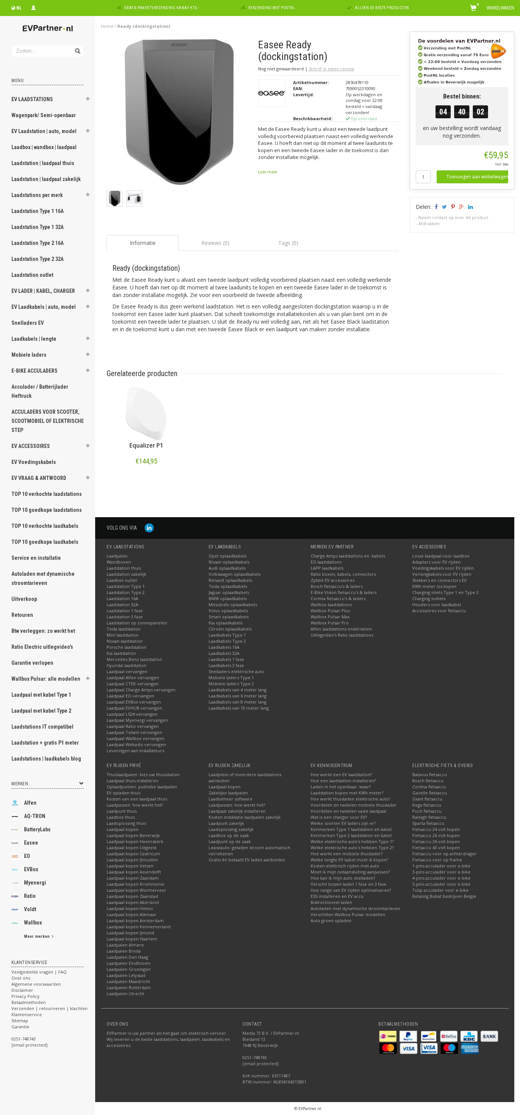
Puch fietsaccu (427, 811)
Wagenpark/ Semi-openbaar (43, 115)
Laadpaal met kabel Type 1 (41, 695)
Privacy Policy (25, 996)
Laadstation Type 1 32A (37, 227)
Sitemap (19, 1020)
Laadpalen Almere (125, 945)
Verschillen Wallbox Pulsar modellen (348, 914)
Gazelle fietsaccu (429, 793)
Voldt (30, 909)
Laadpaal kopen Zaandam (133, 878)
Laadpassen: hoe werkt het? (135, 805)
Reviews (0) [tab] (215, 242)
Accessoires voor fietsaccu (439, 610)
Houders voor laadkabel (436, 604)
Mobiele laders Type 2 (231, 683)
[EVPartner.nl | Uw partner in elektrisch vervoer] (47, 28)
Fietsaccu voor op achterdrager (444, 853)
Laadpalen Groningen (129, 969)
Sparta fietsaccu (428, 823)
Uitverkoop (24, 599)
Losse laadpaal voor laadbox (440, 556)
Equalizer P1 (146, 445)
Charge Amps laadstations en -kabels (348, 556)
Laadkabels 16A (224, 647)
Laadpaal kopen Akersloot (133, 902)
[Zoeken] (77, 46)
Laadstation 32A (122, 604)
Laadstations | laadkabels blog (46, 759)
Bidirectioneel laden (331, 902)
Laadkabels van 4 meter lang (237, 690)
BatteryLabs (37, 829)
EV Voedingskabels (33, 462)
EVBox (31, 869)
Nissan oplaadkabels (229, 562)
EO (27, 856)
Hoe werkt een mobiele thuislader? (347, 853)
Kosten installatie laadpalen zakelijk (245, 817)
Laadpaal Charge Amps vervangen (141, 690)
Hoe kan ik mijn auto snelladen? (343, 878)
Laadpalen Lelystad (126, 975)
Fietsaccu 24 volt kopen (436, 829)
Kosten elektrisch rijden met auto (345, 866)
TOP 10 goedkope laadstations (46, 510)
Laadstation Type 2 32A (37, 259)
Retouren (22, 615)
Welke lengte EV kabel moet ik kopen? (349, 859)
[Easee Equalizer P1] (146, 413)
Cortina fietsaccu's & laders (338, 598)
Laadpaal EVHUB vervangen (134, 708)
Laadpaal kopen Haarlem (132, 939)
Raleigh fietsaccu (429, 817)
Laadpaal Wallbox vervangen (135, 738)
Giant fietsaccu (427, 799)
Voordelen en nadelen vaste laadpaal (348, 811)
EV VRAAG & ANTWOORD (38, 478)
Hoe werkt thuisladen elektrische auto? (350, 799)
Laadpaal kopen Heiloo (130, 908)
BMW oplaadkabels (228, 598)
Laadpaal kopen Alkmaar (131, 914)
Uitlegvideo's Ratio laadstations (342, 635)
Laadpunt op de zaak (230, 841)
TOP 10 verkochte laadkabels (44, 526)
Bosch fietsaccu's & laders (337, 586)
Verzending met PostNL (271, 8)
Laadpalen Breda (124, 951)
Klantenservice (26, 1014)
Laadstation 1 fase (125, 610)
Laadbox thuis (121, 817)
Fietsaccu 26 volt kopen (436, 835)
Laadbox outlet (122, 580)
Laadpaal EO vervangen (130, 696)
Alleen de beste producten (382, 8)
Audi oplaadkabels (227, 568)
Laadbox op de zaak (229, 835)
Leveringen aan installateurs (135, 750)
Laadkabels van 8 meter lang (237, 702)
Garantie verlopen (32, 663)
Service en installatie (36, 558)
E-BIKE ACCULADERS (34, 371)
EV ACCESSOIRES (30, 446)
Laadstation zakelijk (126, 574)
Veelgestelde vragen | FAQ (39, 972)
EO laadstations (326, 562)
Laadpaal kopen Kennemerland (139, 926)
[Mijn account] (33, 7)
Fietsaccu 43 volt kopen (436, 847)
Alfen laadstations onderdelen (341, 629)
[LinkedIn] (149, 527)
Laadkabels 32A (224, 653)
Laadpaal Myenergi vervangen (137, 720)
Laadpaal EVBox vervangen (134, 702)
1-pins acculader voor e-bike (441, 866)
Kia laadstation (121, 653)
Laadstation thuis (124, 568)
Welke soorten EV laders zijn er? (343, 823)
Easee (31, 843)
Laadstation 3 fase (125, 616)
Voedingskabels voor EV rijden (443, 568)
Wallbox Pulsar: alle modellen (45, 679)
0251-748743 (23, 1039)
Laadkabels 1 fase (226, 659)
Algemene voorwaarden (36, 984)
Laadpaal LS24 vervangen (132, 714)
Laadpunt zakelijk (226, 823)
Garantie (20, 1026)
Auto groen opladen (331, 920)
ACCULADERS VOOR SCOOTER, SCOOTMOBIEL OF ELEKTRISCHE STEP (47, 421)
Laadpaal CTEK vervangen (133, 683)
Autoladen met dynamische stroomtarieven (43, 578)
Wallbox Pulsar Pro (330, 623)
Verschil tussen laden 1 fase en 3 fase (348, 884)
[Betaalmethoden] (388, 1035)
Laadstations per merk (37, 195)
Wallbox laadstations (331, 604)
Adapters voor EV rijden (436, 562)
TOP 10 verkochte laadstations (46, 494)
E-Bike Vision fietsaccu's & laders (343, 592)
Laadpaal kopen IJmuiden (132, 859)
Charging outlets (428, 598)
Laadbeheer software (230, 799)
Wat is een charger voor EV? (339, 817)
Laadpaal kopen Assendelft (134, 872)
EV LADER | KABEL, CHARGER (43, 291)
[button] (88, 100)
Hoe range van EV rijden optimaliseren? (351, 890)
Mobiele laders (28, 355)
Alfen (30, 803)
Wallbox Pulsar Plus (330, 610)
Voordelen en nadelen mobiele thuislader (354, 805)
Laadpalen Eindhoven (128, 963)
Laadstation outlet (32, 275)
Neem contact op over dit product (453, 217)
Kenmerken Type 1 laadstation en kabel (351, 829)
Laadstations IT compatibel (42, 727)
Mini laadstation (123, 635)
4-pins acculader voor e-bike (441, 878)
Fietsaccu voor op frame (437, 859)
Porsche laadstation (127, 647)
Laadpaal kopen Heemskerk (135, 841)
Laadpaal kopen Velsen (130, 866)
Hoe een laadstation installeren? (343, 780)
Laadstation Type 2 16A (37, 243)
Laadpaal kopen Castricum (133, 853)
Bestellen (146, 477)
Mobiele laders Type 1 (231, 677)
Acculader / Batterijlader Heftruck (39, 391)
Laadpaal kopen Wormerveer (136, 890)
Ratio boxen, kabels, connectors (343, 574)
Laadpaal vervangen (127, 671)
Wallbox (33, 923)
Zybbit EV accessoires (332, 580)
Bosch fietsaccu (427, 780)
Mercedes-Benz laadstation (134, 659)
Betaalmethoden (28, 1002)
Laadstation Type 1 (126, 586)
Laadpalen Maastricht (128, 981)
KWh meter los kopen (434, 586)
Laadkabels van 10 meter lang (239, 708)
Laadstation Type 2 (126, 592)
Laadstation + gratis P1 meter (45, 743)
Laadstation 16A (122, 598)
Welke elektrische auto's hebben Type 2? (352, 847)
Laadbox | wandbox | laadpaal (44, 147)
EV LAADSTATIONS (32, 99)
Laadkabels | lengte (33, 339)
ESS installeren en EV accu (337, 896)
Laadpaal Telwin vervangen (134, 732)
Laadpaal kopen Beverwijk (133, 835)
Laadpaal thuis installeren (132, 780)
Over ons (20, 978)
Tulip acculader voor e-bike (440, 890)
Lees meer (268, 172)
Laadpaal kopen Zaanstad (132, 896)
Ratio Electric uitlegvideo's (42, 647)
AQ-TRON (34, 816)
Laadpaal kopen (123, 829)
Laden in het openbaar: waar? (341, 786)
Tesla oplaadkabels (228, 586)
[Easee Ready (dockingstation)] (179, 114)
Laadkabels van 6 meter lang (237, 696)
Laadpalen (117, 556)
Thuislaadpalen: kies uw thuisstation (143, 774)
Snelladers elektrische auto (236, 671)
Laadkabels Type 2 (227, 641)
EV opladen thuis (123, 793)
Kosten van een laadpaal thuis (137, 799)
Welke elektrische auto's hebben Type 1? (352, 841)
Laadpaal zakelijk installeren (237, 811)
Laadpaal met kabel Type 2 (41, 711)
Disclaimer (22, 990)
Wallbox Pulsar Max (330, 616)
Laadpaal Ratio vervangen (133, 726)
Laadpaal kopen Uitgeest (131, 847)
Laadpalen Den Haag (127, 957)
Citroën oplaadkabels (230, 629)
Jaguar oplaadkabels (229, 592)
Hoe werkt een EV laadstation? (341, 774)
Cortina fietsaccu (429, 786)
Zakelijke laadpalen (228, 793)
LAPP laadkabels (327, 568)
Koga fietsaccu (426, 805)
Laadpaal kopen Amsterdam (135, 920)
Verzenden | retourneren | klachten (49, 1008)
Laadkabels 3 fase (226, 665)
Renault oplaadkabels (230, 580)
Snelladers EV (27, 323)
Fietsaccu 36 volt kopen (436, 841)
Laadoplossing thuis (126, 823)
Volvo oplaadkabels (228, 610)
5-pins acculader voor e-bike (441, 884)
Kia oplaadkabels (225, 623)
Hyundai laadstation (127, 665)
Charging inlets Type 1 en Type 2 (445, 592)
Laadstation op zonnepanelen (137, 623)
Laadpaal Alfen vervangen (133, 677)
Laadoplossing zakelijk (231, 829)
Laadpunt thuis (122, 811)
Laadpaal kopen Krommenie (135, 884)
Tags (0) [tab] (288, 242)
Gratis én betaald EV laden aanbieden (247, 859)
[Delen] (436, 206)
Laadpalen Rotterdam (129, 987)
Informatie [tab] (143, 242)
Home (107, 26)
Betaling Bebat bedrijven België (444, 896)
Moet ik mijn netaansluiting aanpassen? (350, 872)
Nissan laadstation (125, 641)
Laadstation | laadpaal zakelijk (46, 179)
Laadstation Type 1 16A (37, 211)
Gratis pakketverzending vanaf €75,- (161, 8)
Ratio (30, 896)
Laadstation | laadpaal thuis (42, 163)
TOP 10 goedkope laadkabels (44, 542)
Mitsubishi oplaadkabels (233, 604)
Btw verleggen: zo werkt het (43, 631)
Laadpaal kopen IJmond (130, 933)
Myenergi (35, 883)
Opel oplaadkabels (227, 556)
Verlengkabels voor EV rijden (441, 574)
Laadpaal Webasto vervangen (136, 744)
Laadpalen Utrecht (125, 993)
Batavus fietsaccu (429, 774)
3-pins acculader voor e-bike (441, 872)
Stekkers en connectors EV (439, 580)
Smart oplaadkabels (229, 616)
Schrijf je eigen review (331, 68)
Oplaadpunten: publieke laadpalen (142, 786)
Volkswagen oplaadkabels (234, 574)
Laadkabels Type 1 (227, 635)
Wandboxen (119, 562)
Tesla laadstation (123, 629)
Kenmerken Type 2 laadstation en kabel (351, 835)
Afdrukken (429, 223)
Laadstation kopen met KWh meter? (347, 793)
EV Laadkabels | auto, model (43, 307)
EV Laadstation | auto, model (44, 131)
